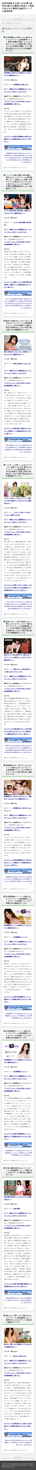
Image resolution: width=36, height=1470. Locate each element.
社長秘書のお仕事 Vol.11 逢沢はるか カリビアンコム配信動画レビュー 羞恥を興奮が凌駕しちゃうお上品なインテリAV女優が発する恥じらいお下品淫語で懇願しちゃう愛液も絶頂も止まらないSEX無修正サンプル (19, 44)
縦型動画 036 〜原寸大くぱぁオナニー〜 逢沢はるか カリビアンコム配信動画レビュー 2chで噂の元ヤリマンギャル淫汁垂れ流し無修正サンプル (19, 769)
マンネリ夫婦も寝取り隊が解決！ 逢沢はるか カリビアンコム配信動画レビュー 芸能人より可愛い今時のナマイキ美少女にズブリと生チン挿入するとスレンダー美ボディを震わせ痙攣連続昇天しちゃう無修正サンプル (19, 181)
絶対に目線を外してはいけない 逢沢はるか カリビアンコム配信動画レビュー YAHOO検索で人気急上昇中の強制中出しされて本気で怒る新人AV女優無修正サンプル (19, 325)
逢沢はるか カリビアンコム (21, 167)
